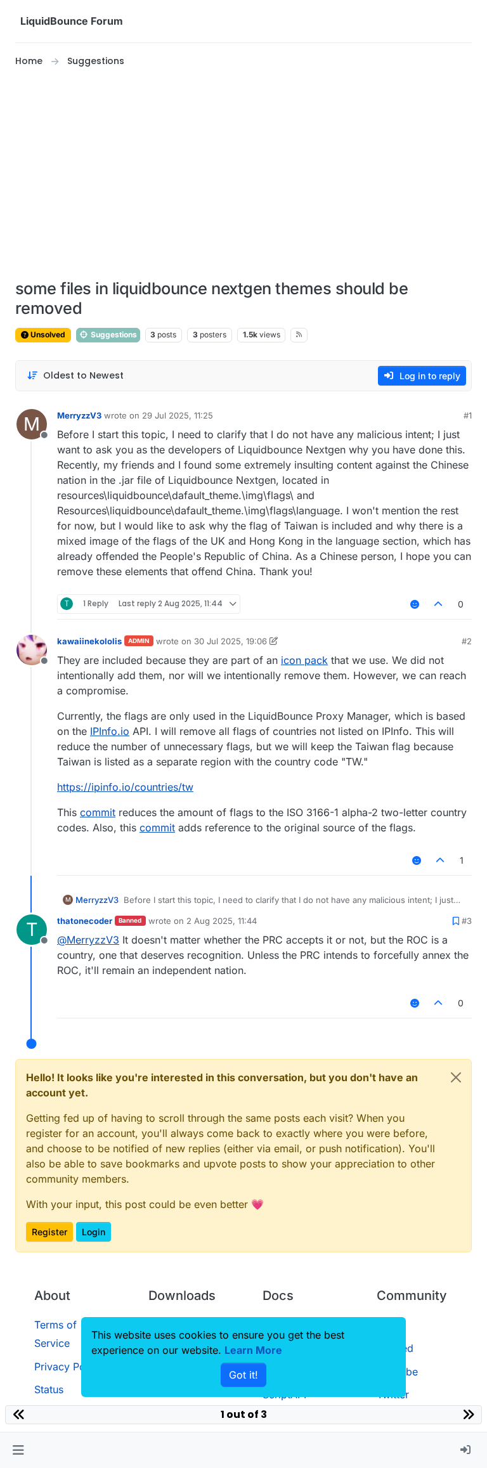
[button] (18, 1450)
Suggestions (113, 334)
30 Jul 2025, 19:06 (230, 641)
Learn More (253, 1350)
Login (93, 1231)
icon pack (304, 660)
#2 (467, 641)
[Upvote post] (438, 604)
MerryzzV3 (79, 415)
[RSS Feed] (299, 335)
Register (49, 1231)
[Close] (456, 1077)
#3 (467, 921)
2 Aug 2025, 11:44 (221, 921)
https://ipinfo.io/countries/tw (125, 787)
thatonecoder (84, 921)
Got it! (243, 1374)
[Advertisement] (243, 174)
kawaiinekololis (89, 641)
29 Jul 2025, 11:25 (177, 415)
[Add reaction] (415, 604)
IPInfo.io (109, 731)
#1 (468, 415)
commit (97, 812)
